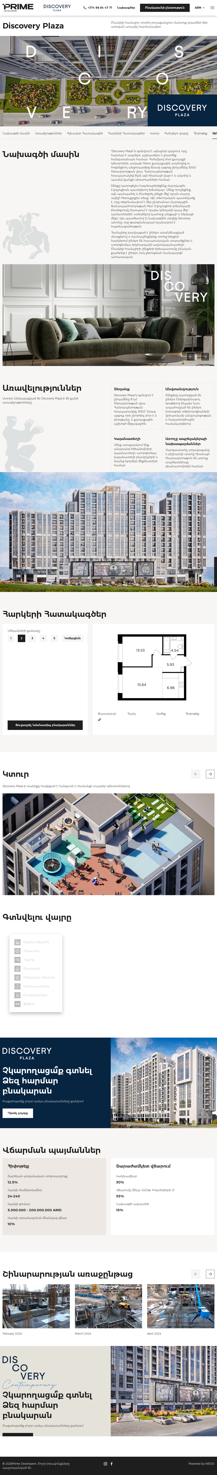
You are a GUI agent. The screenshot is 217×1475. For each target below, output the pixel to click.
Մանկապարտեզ (36, 986)
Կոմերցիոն (72, 638)
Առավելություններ (48, 133)
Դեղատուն (31, 951)
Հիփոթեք (200, 133)
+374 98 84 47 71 (100, 7)
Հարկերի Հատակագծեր (126, 133)
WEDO (209, 1463)
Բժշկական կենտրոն (39, 977)
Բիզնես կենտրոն (36, 942)
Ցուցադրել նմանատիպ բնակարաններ (45, 725)
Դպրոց (28, 959)
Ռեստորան (31, 968)
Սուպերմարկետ (35, 995)
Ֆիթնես (29, 1004)
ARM (198, 7)
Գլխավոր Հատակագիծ (85, 133)
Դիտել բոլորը (18, 1113)
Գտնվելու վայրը (176, 133)
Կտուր (154, 133)
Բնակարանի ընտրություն (165, 7)
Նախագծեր (126, 7)
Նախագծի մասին (16, 133)
